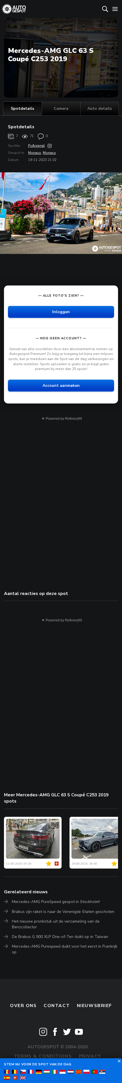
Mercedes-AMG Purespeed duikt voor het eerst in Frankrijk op (64, 949)
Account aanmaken (61, 385)
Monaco (34, 152)
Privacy (90, 1056)
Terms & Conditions (43, 1056)
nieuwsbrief (94, 1006)
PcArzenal (36, 145)
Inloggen (61, 312)
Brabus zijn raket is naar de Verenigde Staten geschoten (63, 911)
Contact (57, 1006)
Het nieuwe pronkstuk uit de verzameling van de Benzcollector (56, 924)
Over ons (23, 1006)
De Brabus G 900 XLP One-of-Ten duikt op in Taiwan (60, 936)
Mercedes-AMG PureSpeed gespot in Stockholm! (56, 901)
